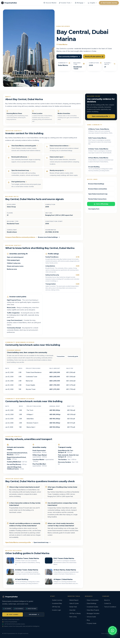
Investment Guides (92, 607)
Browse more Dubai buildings (48, 237)
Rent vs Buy (73, 616)
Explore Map (33, 614)
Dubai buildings (63, 26)
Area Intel (72, 610)
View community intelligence (68, 56)
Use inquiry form (93, 209)
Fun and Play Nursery (14, 464)
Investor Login (56, 610)
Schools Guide (91, 616)
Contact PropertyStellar (10, 621)
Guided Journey (57, 600)
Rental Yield (73, 607)
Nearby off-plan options (93, 56)
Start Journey (13, 614)
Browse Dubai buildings (96, 184)
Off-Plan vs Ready (75, 613)
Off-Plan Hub (56, 607)
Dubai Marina (62, 44)
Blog (88, 620)
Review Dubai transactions (97, 199)
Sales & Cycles (74, 603)
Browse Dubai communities (97, 189)
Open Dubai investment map (97, 194)
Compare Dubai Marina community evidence (20, 237)
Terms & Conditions (110, 607)
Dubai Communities (93, 600)
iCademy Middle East (14, 462)
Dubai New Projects (93, 610)
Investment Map (57, 603)
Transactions (60, 356)
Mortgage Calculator (93, 613)
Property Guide (91, 623)
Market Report (73, 600)
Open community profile (100, 116)
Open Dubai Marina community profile (18, 542)
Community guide (73, 356)
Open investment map (41, 542)
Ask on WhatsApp (102, 204)
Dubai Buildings (91, 603)
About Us (107, 600)
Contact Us (107, 603)
